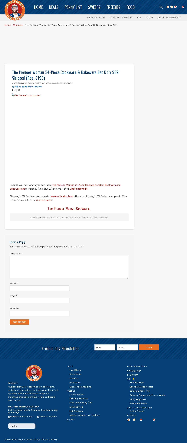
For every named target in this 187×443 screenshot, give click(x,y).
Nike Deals (75, 382)
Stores (71, 419)
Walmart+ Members (62, 196)
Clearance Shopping (80, 386)
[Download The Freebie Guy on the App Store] (21, 419)
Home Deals (92, 217)
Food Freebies (77, 394)
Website (14, 308)
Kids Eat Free (76, 407)
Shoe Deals (75, 374)
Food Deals (75, 370)
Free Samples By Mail (81, 402)
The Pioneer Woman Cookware (69, 208)
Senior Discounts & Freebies (85, 415)
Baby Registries (138, 399)
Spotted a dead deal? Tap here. (27, 86)
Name (14, 283)
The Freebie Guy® (15, 10)
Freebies (113, 7)
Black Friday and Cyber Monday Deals (61, 217)
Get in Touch (137, 411)
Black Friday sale (79, 188)
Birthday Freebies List (141, 386)
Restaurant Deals (137, 366)
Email (13, 296)
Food (130, 7)
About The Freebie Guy (139, 407)
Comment (16, 253)
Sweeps (94, 7)
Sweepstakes (134, 370)
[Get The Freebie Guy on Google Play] (47, 419)
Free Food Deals (138, 403)
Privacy (131, 415)
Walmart (18, 25)
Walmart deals (44, 200)
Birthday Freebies (79, 398)
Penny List (73, 7)
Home (38, 7)
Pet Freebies (76, 411)
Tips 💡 (131, 379)
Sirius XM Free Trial (140, 391)
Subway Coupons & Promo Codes (148, 395)
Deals (53, 7)
